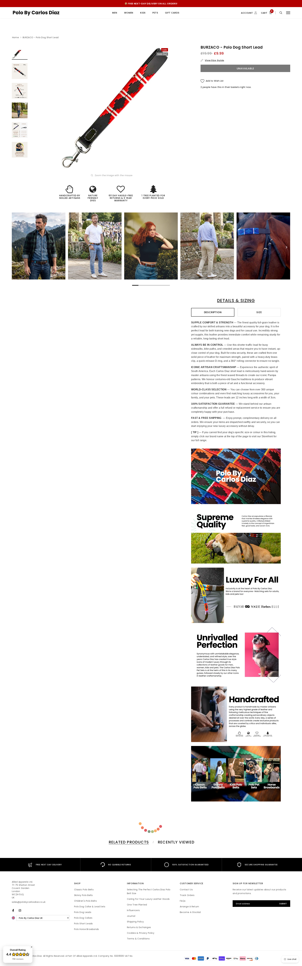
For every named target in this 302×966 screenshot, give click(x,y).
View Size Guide (214, 60)
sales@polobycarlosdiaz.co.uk (28, 902)
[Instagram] (20, 910)
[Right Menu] (288, 12)
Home (15, 37)
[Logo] (36, 13)
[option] (114, 108)
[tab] (128, 842)
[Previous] (15, 247)
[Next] (286, 247)
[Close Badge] (31, 947)
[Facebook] (13, 910)
